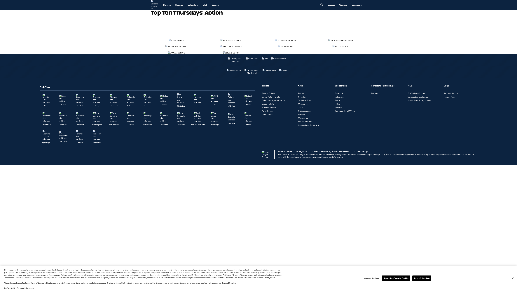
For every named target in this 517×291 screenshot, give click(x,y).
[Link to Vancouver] (97, 135)
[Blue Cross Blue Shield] (251, 73)
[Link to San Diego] (215, 117)
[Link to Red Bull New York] (198, 117)
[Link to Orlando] (131, 117)
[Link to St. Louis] (63, 135)
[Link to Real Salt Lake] (181, 117)
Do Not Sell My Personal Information (19, 288)
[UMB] (265, 59)
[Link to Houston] (198, 99)
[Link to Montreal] (63, 117)
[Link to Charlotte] (80, 99)
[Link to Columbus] (148, 99)
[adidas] (283, 70)
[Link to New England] (97, 117)
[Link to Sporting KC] (47, 135)
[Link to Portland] (164, 117)
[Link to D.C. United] (181, 98)
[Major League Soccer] (266, 155)
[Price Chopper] (278, 59)
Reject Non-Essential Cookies (396, 278)
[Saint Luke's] (252, 59)
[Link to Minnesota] (47, 117)
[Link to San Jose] (232, 117)
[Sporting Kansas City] (155, 4)
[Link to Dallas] (164, 99)
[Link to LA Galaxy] (232, 98)
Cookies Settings (360, 151)
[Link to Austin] (63, 99)
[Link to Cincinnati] (114, 99)
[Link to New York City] (114, 117)
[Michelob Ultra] (234, 70)
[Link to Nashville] (80, 117)
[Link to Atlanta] (47, 99)
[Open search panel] (321, 5)
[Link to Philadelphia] (148, 117)
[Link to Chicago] (97, 99)
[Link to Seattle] (248, 117)
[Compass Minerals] (235, 61)
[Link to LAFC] (215, 99)
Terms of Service (37, 283)
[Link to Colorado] (131, 99)
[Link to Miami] (248, 99)
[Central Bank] (269, 70)
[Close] (513, 278)
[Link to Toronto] (80, 135)
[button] (224, 5)
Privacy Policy (269, 278)
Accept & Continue (422, 278)
